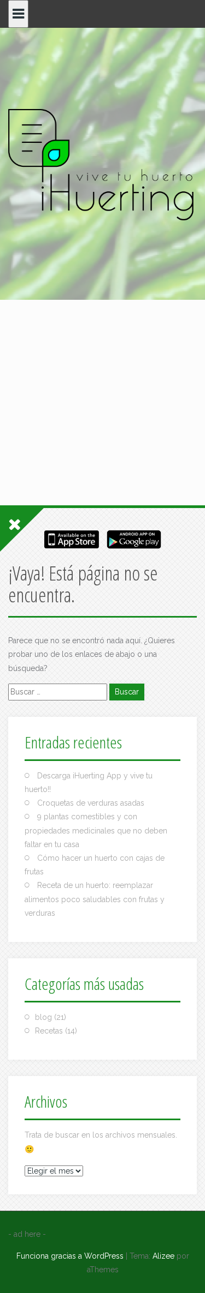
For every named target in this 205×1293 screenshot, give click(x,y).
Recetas (49, 1030)
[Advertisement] (102, 332)
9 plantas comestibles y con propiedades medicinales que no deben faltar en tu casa (96, 830)
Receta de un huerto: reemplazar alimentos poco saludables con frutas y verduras (95, 899)
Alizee (163, 1256)
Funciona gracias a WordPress (70, 1256)
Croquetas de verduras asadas (90, 803)
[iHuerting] (102, 166)
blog (43, 1017)
